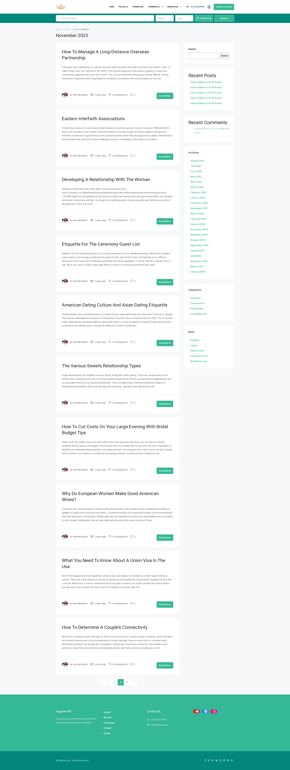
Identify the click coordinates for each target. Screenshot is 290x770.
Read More (165, 96)
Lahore (107, 712)
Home (111, 7)
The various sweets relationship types (101, 365)
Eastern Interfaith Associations (93, 118)
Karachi (108, 717)
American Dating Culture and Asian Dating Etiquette (114, 305)
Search (224, 18)
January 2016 (198, 271)
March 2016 (197, 266)
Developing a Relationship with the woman (106, 179)
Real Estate (197, 308)
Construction (198, 303)
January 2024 (198, 224)
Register (195, 340)
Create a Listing (224, 7)
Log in (194, 345)
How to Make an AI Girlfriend (206, 82)
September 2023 (199, 245)
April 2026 (196, 182)
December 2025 (199, 203)
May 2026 (196, 176)
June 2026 (196, 171)
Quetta (107, 733)
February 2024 (198, 219)
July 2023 (196, 256)
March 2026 (197, 187)
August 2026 (197, 160)
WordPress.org (199, 361)
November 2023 (199, 234)
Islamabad (109, 723)
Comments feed (199, 356)
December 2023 (199, 229)
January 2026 (198, 197)
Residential (173, 7)
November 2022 (199, 261)
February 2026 (198, 192)
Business (195, 298)
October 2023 (198, 240)
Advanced (205, 18)
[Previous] (101, 682)
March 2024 (197, 213)
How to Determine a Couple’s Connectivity (105, 627)
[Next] (134, 682)
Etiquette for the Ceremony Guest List (101, 244)
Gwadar (108, 728)
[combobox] (165, 18)
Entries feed (197, 350)
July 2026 (196, 166)
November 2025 (199, 208)
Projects (123, 7)
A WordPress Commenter (207, 128)
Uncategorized (198, 314)
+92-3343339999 (196, 7)
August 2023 (197, 250)
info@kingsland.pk (159, 725)
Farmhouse (138, 7)
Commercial (154, 7)
